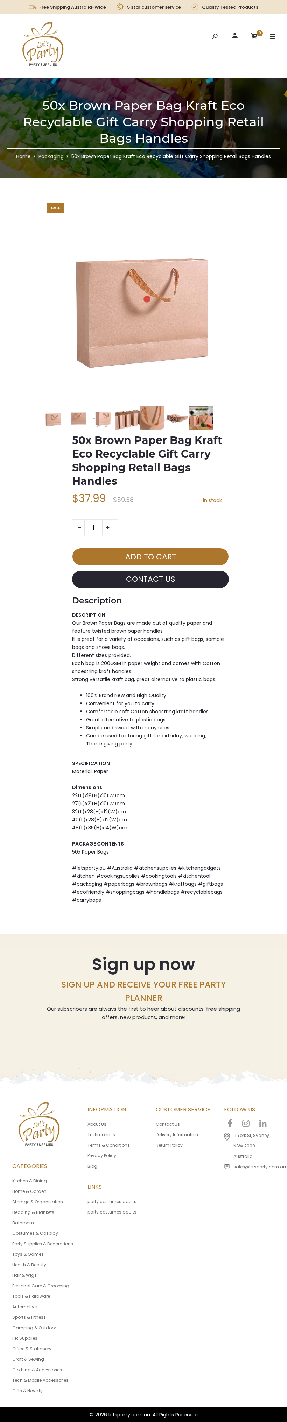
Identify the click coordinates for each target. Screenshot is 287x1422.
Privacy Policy (102, 1156)
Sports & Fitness (29, 1317)
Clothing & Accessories (37, 1370)
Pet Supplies (24, 1338)
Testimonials (101, 1135)
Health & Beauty (29, 1265)
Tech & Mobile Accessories (40, 1380)
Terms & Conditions (109, 1145)
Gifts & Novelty (27, 1391)
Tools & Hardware (31, 1296)
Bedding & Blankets (33, 1212)
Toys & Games (28, 1254)
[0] (254, 37)
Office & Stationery (31, 1349)
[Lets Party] (43, 46)
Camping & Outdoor (34, 1328)
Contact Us (168, 1124)
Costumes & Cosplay (35, 1233)
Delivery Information (177, 1135)
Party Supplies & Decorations (42, 1244)
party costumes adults (112, 1201)
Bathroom (23, 1223)
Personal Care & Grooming (40, 1286)
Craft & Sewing (28, 1359)
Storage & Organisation (37, 1202)
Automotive (24, 1307)
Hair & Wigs (24, 1275)
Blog (92, 1166)
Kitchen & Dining (29, 1181)
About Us (97, 1124)
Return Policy (169, 1145)
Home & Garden (29, 1191)
